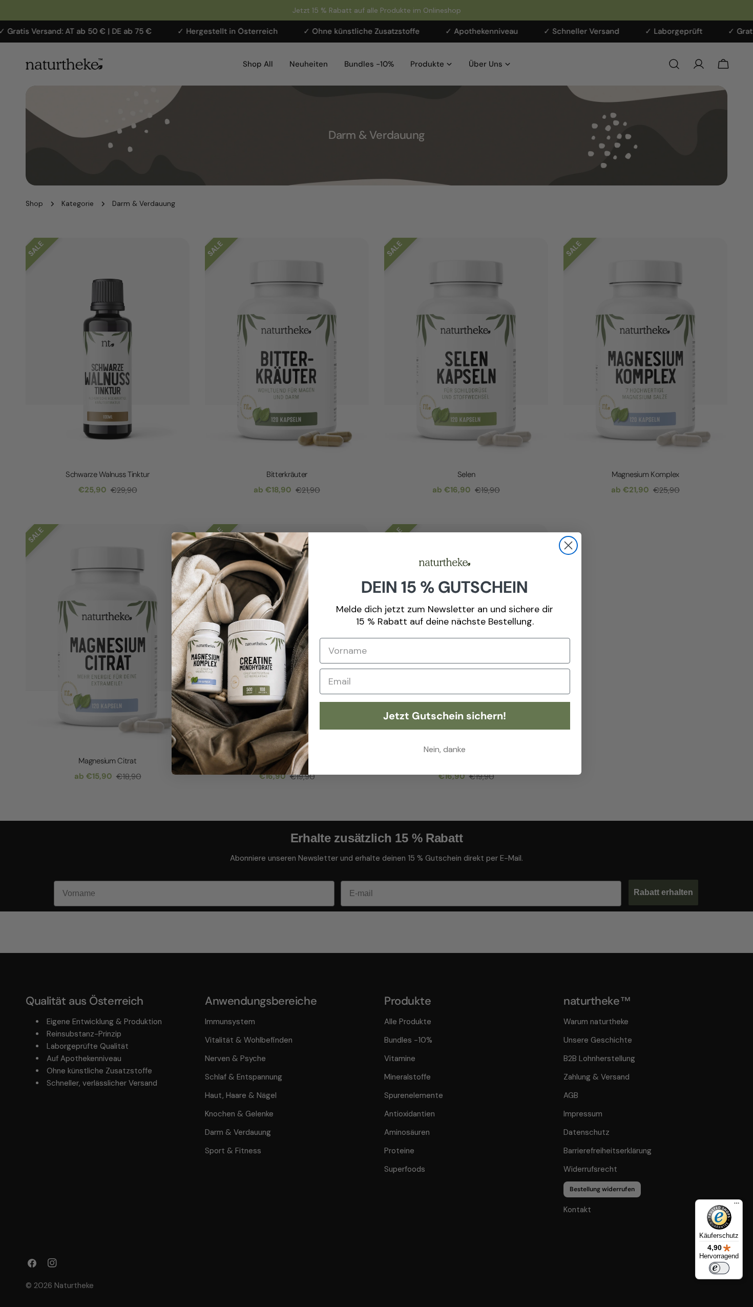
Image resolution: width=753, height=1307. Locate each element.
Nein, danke (445, 749)
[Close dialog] (568, 545)
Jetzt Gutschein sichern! (444, 715)
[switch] (719, 1268)
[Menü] (736, 1205)
